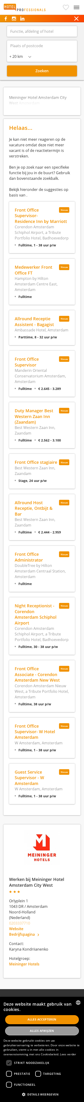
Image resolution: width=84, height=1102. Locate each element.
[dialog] (42, 1049)
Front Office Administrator (29, 556)
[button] (66, 7)
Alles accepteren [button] (42, 1019)
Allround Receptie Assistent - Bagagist (34, 321)
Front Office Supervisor (27, 361)
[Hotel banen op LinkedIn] (22, 18)
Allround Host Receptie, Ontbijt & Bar (33, 508)
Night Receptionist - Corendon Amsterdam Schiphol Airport (35, 614)
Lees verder (68, 1054)
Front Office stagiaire (36, 462)
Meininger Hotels (24, 964)
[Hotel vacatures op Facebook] (6, 18)
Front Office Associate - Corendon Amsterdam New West (37, 674)
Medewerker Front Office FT (33, 269)
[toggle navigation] (76, 7)
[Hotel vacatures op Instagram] (14, 18)
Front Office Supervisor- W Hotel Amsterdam (35, 731)
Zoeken (42, 70)
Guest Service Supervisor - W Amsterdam (29, 777)
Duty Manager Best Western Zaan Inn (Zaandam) (34, 416)
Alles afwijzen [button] (42, 1031)
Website (16, 928)
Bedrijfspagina (22, 934)
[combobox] (20, 56)
